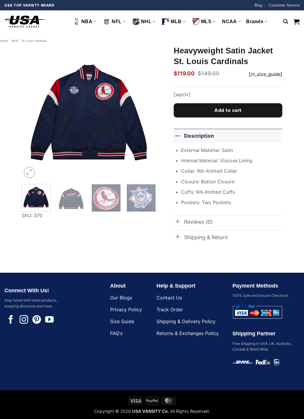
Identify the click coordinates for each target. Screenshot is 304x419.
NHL (146, 21)
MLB (176, 21)
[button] (285, 21)
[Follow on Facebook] (11, 320)
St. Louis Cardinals (34, 40)
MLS (206, 21)
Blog (258, 5)
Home (4, 40)
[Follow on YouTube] (49, 320)
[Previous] (31, 112)
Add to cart (227, 110)
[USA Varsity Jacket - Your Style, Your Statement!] (34, 21)
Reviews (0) (198, 222)
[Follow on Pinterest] (36, 320)
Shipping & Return (206, 237)
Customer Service (284, 5)
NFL (116, 21)
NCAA (229, 21)
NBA (86, 21)
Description (199, 136)
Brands (254, 21)
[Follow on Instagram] (24, 320)
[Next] (145, 112)
